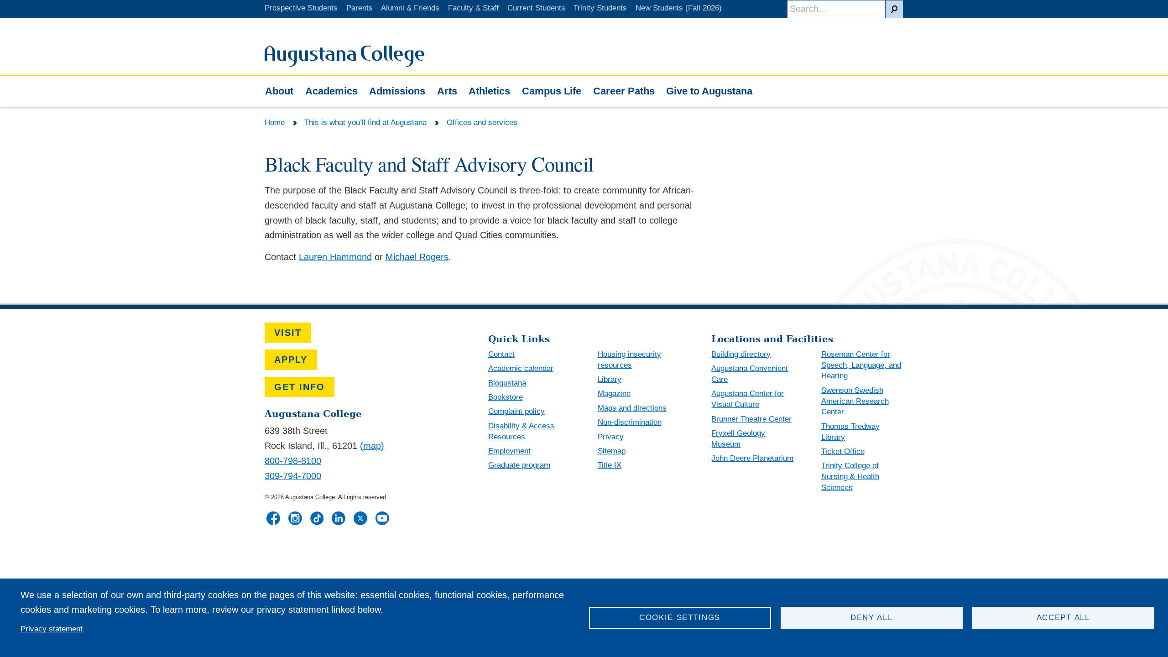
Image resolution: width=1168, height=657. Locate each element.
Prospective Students (301, 8)
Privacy (611, 437)
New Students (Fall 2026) (679, 8)
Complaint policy (516, 411)
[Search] (894, 9)
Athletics (489, 91)
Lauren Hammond (335, 257)
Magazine (614, 393)
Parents (359, 8)
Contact (501, 354)
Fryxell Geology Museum (738, 438)
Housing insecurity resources (629, 360)
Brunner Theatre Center (751, 419)
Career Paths (624, 91)
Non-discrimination (630, 422)
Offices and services (482, 122)
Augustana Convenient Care (749, 374)
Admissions (397, 91)
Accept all (1063, 617)
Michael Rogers (417, 257)
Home (275, 122)
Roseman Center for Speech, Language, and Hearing (861, 365)
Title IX (609, 465)
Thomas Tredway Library (850, 432)
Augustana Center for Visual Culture (747, 399)
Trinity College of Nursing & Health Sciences (850, 476)
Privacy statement (52, 629)
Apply (291, 360)
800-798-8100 (293, 461)
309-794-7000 (293, 476)
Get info (299, 387)
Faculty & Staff (473, 8)
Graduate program (519, 465)
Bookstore (505, 397)
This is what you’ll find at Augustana (365, 122)
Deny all (871, 617)
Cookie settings (679, 617)
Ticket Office (843, 451)
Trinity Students (600, 8)
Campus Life (551, 91)
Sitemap (612, 451)
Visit (288, 333)
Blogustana (507, 383)
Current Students (536, 8)
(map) (372, 446)
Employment (509, 451)
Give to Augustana (709, 91)
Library (609, 379)
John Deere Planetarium (752, 458)
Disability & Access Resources (521, 431)
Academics (331, 91)
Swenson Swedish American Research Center (855, 401)
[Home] (344, 64)
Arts (447, 91)
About (279, 91)
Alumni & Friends (410, 8)
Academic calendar (520, 368)
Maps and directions (632, 408)
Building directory (741, 354)
